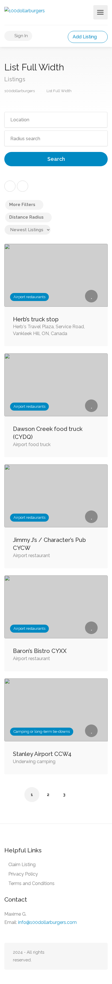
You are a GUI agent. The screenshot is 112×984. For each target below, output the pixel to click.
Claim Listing (22, 864)
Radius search (25, 138)
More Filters (22, 204)
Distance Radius (26, 217)
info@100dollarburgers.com (47, 922)
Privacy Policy (23, 874)
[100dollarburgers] (24, 10)
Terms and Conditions (31, 883)
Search (56, 159)
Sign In (20, 35)
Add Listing (85, 36)
